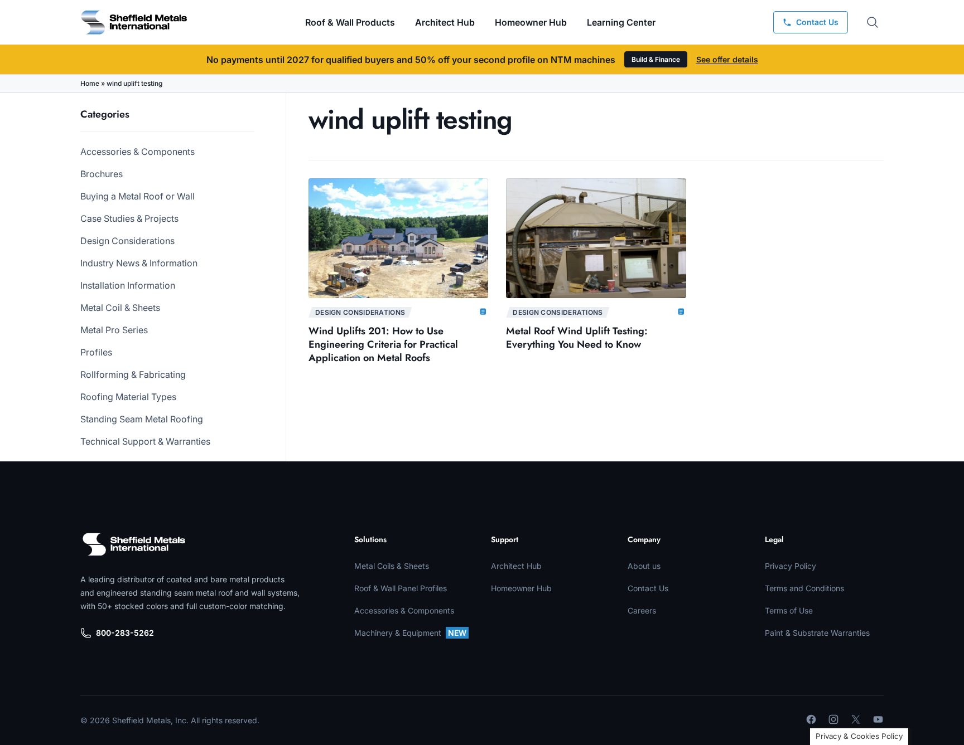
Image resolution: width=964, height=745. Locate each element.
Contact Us (648, 588)
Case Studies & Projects (129, 218)
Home (89, 83)
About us (644, 566)
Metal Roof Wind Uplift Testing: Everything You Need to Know (577, 338)
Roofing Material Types (128, 396)
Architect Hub (445, 22)
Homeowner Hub (531, 22)
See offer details (727, 59)
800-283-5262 (125, 632)
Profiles (96, 352)
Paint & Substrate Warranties (817, 632)
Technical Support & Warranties (145, 441)
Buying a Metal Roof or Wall (137, 196)
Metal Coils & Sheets (391, 566)
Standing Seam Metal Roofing (141, 419)
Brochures (101, 173)
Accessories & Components (137, 151)
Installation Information (127, 285)
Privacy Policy (790, 566)
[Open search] (872, 22)
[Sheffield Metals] (133, 544)
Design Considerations (127, 240)
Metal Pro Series (114, 329)
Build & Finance (656, 59)
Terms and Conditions (804, 588)
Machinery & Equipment (410, 632)
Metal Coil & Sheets (120, 307)
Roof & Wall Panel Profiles (400, 588)
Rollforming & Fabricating (133, 374)
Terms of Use (789, 610)
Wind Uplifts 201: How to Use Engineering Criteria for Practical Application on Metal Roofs (383, 344)
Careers (642, 610)
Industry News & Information (138, 263)
